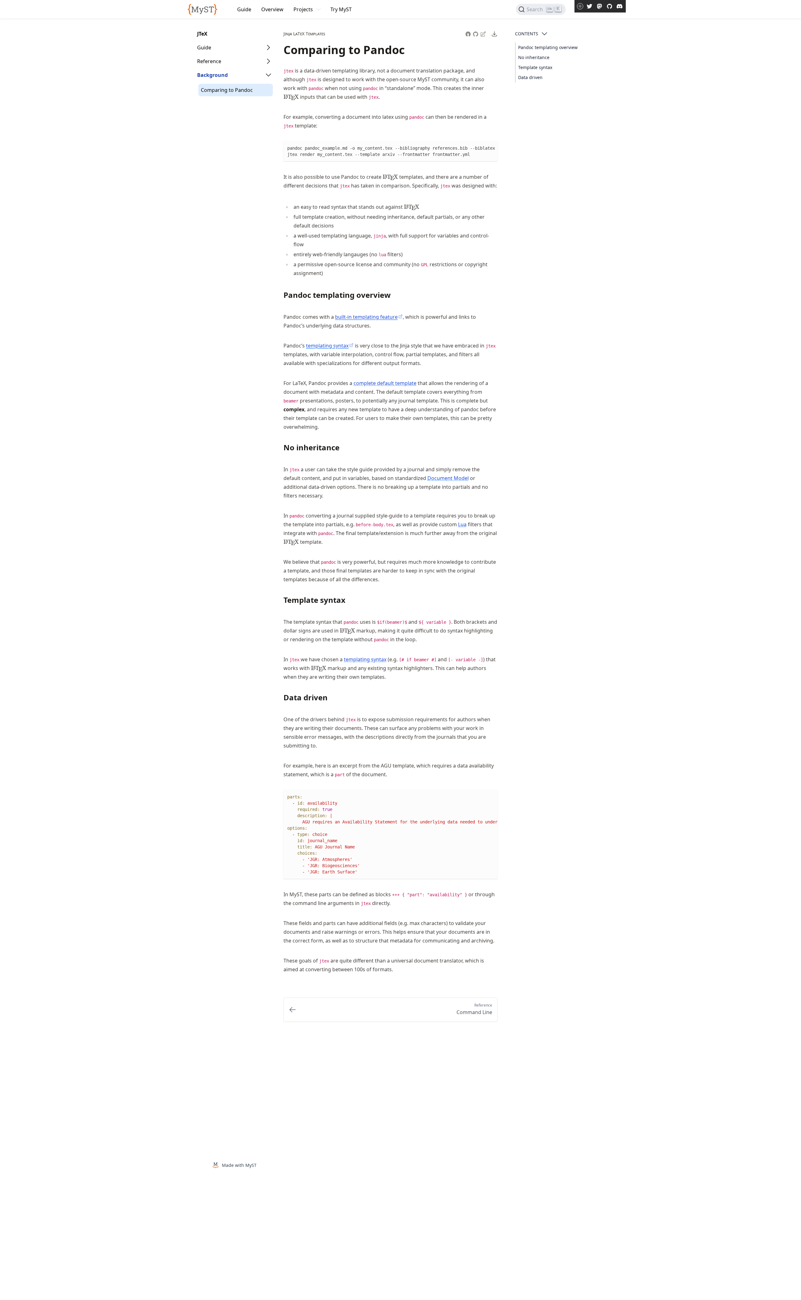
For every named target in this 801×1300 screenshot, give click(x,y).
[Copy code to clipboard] (492, 146)
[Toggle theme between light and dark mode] (580, 6)
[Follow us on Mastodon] (599, 6)
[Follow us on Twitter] (589, 6)
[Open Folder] (268, 47)
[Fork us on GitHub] (610, 6)
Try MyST (341, 9)
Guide (244, 9)
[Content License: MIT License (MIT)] (468, 33)
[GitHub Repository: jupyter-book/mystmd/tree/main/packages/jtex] (476, 33)
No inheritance (533, 57)
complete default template (385, 383)
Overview (272, 9)
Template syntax (535, 67)
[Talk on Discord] (620, 6)
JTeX (202, 33)
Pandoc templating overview (548, 47)
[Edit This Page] (483, 33)
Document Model (448, 478)
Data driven (530, 77)
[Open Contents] (544, 34)
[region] (390, 834)
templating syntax (365, 659)
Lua (462, 524)
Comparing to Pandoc (227, 90)
